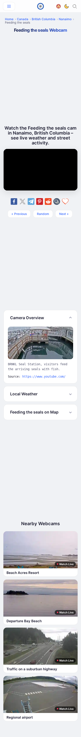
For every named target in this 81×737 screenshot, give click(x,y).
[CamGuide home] (40, 6)
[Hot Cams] (58, 6)
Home (9, 19)
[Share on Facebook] (14, 201)
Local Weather (24, 394)
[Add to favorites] (65, 201)
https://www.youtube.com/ (43, 376)
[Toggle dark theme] (66, 6)
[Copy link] (56, 201)
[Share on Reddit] (48, 201)
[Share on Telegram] (31, 201)
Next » (64, 214)
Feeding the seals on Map (34, 412)
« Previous (19, 214)
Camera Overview (27, 317)
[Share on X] (22, 201)
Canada (22, 19)
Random (43, 214)
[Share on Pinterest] (39, 201)
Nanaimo (65, 19)
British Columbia (43, 19)
